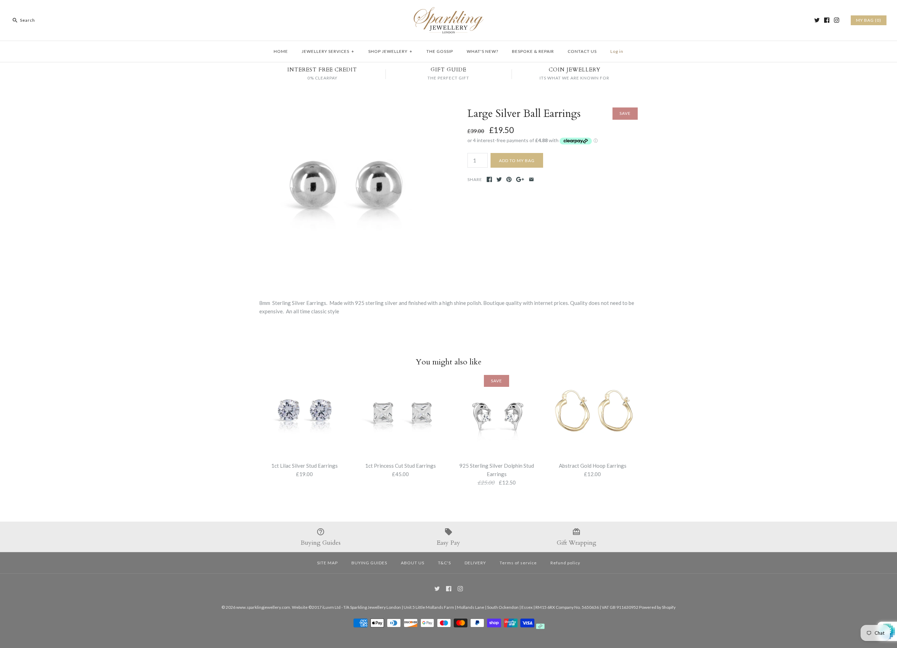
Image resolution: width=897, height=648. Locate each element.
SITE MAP (327, 562)
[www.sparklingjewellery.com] (448, 11)
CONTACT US (582, 51)
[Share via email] (531, 179)
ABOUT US (412, 562)
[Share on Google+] (520, 179)
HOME (281, 51)
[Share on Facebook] (489, 179)
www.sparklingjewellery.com (263, 607)
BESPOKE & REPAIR (533, 51)
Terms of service (518, 562)
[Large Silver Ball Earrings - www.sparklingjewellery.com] (344, 112)
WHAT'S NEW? (482, 51)
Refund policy (565, 562)
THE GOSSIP (439, 51)
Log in (616, 51)
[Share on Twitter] (499, 179)
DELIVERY (475, 562)
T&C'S (444, 562)
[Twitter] (817, 20)
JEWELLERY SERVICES (328, 51)
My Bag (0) (868, 20)
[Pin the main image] (509, 179)
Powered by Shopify (657, 607)
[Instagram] (836, 20)
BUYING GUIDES (369, 562)
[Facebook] (826, 20)
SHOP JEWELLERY (390, 51)
